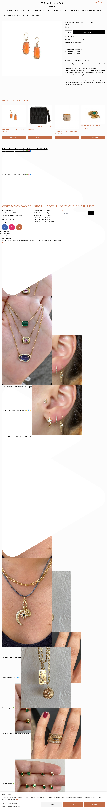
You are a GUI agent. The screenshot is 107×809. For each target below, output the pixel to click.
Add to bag (88, 32)
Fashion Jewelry (39, 213)
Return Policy (50, 221)
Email (62, 210)
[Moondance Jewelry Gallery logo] (53, 4)
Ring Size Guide (51, 224)
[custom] (19, 227)
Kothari (68, 25)
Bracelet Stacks (38, 215)
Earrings (16, 16)
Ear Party (37, 217)
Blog (48, 213)
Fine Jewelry (38, 210)
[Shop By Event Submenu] (60, 10)
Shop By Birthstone (90, 10)
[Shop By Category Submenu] (23, 10)
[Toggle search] (96, 2)
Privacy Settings (6, 231)
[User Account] (102, 2)
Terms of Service (7, 238)
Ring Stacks (37, 221)
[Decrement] (66, 32)
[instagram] (12, 227)
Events (49, 215)
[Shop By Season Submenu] (78, 10)
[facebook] (5, 227)
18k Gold (77, 51)
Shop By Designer (34, 10)
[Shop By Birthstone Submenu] (100, 10)
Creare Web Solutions (56, 240)
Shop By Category (14, 10)
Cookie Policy (6, 236)
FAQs (48, 217)
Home (3, 16)
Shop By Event (53, 10)
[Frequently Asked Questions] (99, 2)
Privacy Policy (6, 233)
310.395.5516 (5, 217)
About (48, 210)
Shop (9, 16)
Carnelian (77, 53)
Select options (40, 137)
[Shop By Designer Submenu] (43, 10)
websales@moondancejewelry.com (12, 215)
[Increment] (70, 32)
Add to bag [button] (14, 137)
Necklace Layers (39, 219)
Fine (72, 56)
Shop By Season (70, 10)
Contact (49, 219)
